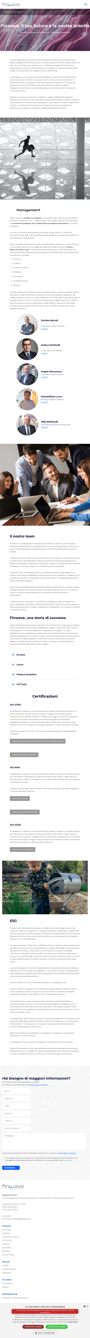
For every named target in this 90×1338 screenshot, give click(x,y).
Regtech (6, 1244)
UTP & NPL (7, 1240)
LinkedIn (44, 329)
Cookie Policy (73, 1322)
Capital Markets (9, 1269)
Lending (5, 1233)
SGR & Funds (8, 1255)
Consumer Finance (10, 1237)
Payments (6, 1273)
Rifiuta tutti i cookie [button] (33, 1327)
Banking (6, 1251)
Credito (5, 1265)
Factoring (6, 1230)
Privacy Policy (67, 1160)
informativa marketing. (67, 1153)
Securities (6, 1248)
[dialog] (45, 1321)
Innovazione (7, 1284)
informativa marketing (39, 1085)
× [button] (87, 1306)
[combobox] (84, 1306)
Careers (5, 1287)
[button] (45, 1332)
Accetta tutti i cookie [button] (56, 1327)
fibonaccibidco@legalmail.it (19, 1219)
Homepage (8, 12)
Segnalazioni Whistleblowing (15, 1298)
